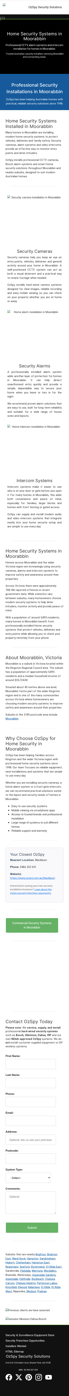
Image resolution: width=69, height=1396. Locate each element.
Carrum (10, 1283)
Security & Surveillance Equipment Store (30, 1335)
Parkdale (25, 1270)
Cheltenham (23, 1262)
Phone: (10, 1094)
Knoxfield (11, 1287)
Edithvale (25, 1279)
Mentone (37, 1270)
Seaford (25, 1266)
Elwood (22, 1287)
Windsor (31, 1291)
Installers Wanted (16, 1346)
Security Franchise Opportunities (25, 1340)
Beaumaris (12, 1266)
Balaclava (34, 1287)
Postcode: (12, 1151)
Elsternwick (38, 1266)
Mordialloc (50, 1270)
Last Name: (13, 1075)
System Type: (14, 1169)
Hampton (32, 1258)
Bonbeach (38, 1279)
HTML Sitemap (15, 1351)
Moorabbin (12, 718)
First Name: (13, 1056)
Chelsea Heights (26, 1283)
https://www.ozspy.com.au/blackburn (32, 878)
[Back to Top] (64, 1391)
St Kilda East (53, 1266)
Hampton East (40, 1262)
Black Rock (19, 1258)
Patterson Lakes (47, 1283)
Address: (11, 1132)
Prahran (42, 1291)
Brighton (41, 1254)
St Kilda (45, 1287)
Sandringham (47, 1258)
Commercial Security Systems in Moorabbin (32, 925)
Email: (10, 1113)
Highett (10, 1262)
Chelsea (50, 1279)
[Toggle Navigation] (2, 18)
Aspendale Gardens (44, 1275)
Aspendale (12, 1279)
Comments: (13, 1189)
